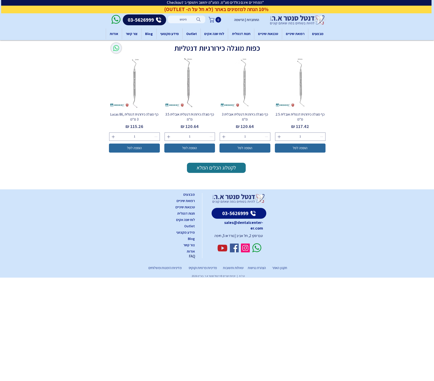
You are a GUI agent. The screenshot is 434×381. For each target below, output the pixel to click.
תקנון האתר (279, 267)
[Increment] (278, 137)
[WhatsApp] (116, 48)
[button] (215, 20)
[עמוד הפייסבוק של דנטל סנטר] (234, 248)
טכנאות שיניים (185, 207)
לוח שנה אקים (185, 219)
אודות (191, 251)
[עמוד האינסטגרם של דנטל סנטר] (245, 248)
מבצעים (189, 194)
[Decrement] (322, 137)
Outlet (189, 226)
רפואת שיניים (186, 200)
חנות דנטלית (186, 213)
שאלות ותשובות (233, 267)
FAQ (192, 256)
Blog (191, 238)
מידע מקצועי (185, 232)
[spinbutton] (300, 137)
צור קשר (189, 245)
